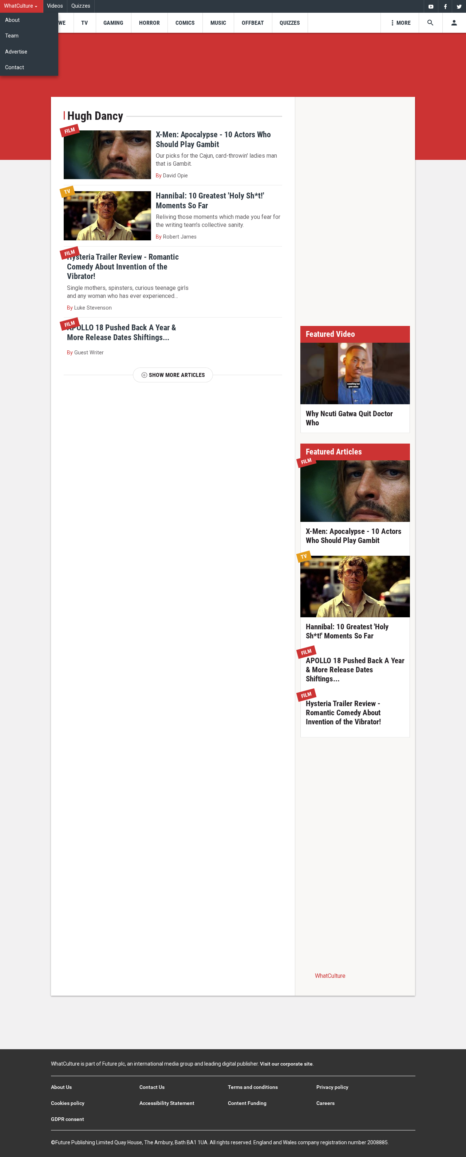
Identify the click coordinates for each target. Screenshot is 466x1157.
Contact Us (152, 1087)
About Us (61, 1087)
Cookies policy (67, 1103)
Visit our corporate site (286, 1064)
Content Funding (247, 1103)
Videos (55, 6)
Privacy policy (332, 1087)
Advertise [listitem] (16, 52)
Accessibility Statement (166, 1103)
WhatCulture (330, 975)
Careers (325, 1103)
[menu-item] (59, 23)
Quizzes (80, 6)
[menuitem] (21, 6)
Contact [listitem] (14, 67)
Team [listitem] (12, 36)
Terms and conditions (253, 1087)
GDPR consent (67, 1119)
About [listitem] (12, 20)
